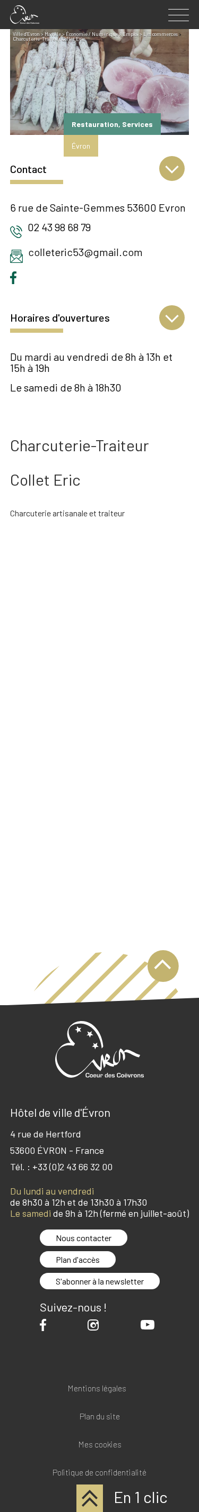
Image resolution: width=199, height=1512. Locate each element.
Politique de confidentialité (99, 1472)
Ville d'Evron (26, 34)
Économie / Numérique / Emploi (102, 34)
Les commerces (160, 34)
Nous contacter (83, 1238)
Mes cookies (100, 1444)
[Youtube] (150, 1324)
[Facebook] (45, 1325)
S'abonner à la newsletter (100, 1281)
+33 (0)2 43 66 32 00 (72, 1166)
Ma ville (53, 34)
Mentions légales (96, 1388)
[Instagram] (96, 1325)
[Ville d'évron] (24, 14)
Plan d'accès (78, 1259)
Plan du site (100, 1416)
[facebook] (16, 277)
